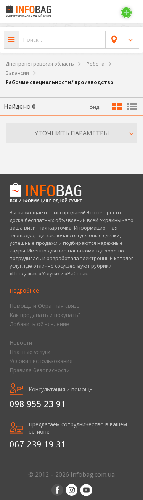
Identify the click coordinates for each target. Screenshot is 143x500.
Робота (95, 63)
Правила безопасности (40, 370)
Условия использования (41, 361)
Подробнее (24, 290)
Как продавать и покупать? (45, 314)
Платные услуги (30, 351)
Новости (21, 342)
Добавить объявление (39, 324)
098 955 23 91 (38, 403)
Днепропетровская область (40, 63)
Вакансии (17, 72)
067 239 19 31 (38, 444)
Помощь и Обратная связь (45, 305)
